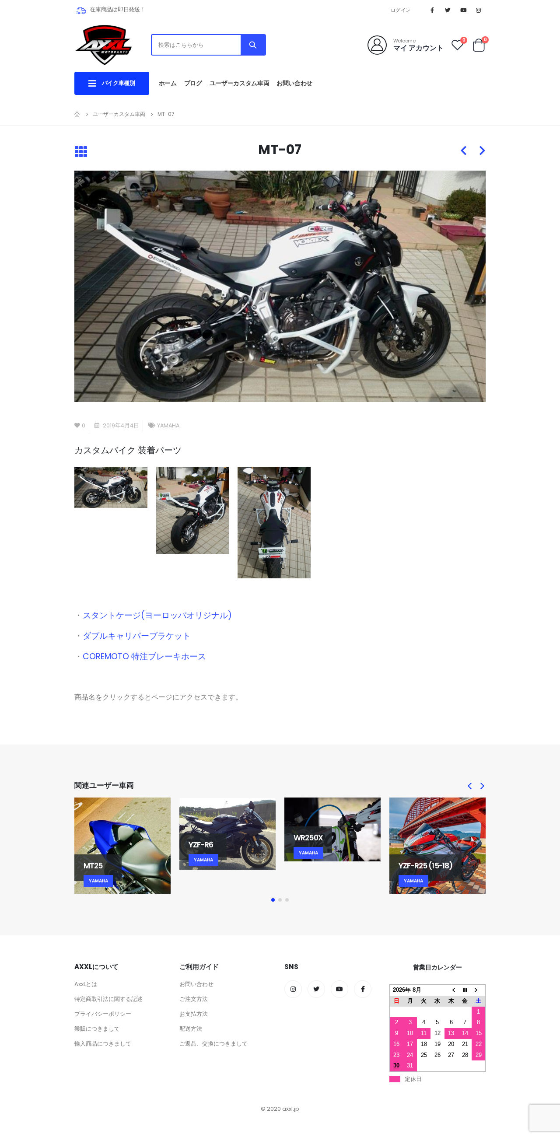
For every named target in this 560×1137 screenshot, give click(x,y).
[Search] (253, 45)
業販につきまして (97, 1029)
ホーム (168, 83)
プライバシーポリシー (102, 1014)
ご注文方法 (193, 999)
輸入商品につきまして (102, 1043)
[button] (273, 900)
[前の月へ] (451, 989)
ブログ (193, 83)
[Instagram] (478, 10)
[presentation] (470, 786)
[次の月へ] (478, 989)
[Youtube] (463, 10)
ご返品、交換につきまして (213, 1043)
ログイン (400, 10)
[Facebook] (432, 10)
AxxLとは (85, 984)
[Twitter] (447, 10)
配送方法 (190, 1029)
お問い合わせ (294, 83)
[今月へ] (465, 989)
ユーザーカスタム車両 (240, 83)
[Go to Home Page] (77, 114)
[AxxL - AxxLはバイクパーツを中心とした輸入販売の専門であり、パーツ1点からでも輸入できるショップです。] (103, 45)
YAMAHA (168, 425)
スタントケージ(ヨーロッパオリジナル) (157, 615)
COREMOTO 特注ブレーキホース (144, 656)
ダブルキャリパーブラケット (137, 636)
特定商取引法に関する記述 (108, 999)
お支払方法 (193, 1014)
